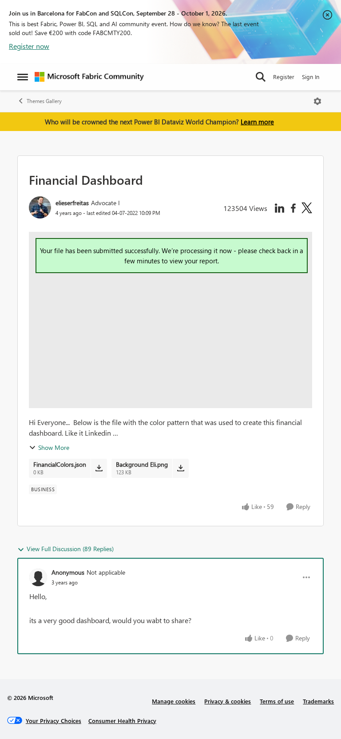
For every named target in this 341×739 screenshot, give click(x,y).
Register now (29, 46)
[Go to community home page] (89, 77)
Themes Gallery (44, 101)
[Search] (260, 77)
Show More (53, 447)
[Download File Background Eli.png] (180, 468)
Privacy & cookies (227, 701)
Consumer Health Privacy (122, 720)
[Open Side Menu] (22, 76)
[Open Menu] (317, 101)
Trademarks (318, 701)
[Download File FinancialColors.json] (99, 468)
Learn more (257, 121)
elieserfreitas (72, 203)
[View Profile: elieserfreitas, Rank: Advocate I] (40, 207)
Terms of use (277, 701)
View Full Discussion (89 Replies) (70, 548)
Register (283, 76)
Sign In (310, 76)
